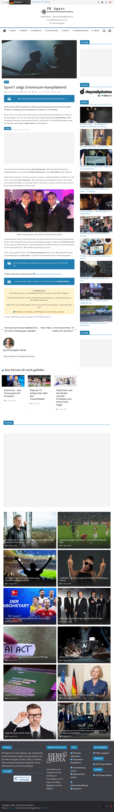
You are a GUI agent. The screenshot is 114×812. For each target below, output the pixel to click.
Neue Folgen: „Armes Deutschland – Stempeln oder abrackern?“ (57, 329)
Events (40, 92)
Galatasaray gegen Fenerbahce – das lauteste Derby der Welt (82, 541)
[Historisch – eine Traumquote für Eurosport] (13, 376)
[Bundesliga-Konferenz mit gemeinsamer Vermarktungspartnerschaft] (29, 568)
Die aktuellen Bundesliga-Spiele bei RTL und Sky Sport (27, 618)
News (6, 82)
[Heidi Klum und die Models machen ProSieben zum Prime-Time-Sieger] (65, 376)
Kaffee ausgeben (102, 753)
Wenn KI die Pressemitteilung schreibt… (76, 657)
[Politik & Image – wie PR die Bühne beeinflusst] (84, 682)
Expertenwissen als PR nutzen (18, 733)
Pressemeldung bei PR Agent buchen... (49, 274)
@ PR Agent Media (103, 764)
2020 (35, 92)
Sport (59, 92)
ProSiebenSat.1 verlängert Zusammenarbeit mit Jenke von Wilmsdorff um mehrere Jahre (29, 541)
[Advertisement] (39, 148)
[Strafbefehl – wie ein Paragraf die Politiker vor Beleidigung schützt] (84, 568)
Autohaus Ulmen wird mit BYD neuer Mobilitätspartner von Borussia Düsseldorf (82, 732)
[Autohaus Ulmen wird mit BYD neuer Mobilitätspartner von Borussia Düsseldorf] (84, 721)
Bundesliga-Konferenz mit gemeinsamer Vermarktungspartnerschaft (22, 579)
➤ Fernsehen (36, 31)
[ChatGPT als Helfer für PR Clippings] (29, 682)
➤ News (12, 31)
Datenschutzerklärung (79, 785)
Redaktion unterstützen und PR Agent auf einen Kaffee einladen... (40, 312)
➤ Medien (23, 31)
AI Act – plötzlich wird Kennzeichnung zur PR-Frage (26, 657)
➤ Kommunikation (80, 31)
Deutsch (17, 2)
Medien (53, 92)
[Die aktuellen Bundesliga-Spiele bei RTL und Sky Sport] (29, 606)
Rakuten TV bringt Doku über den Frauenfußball (39, 394)
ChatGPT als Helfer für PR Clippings (38, 2)
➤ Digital (65, 31)
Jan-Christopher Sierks (13, 92)
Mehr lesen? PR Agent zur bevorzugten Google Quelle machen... (41, 99)
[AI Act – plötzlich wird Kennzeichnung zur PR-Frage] (29, 644)
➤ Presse (95, 31)
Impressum (77, 789)
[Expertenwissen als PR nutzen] (29, 721)
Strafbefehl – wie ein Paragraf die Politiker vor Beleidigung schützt (83, 579)
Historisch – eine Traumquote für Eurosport (12, 393)
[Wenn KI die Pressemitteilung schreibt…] (84, 644)
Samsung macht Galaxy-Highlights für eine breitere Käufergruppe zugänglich (21, 329)
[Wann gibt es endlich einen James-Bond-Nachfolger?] (84, 606)
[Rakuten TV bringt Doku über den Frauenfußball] (39, 376)
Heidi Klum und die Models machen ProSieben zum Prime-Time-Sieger (64, 397)
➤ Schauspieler (51, 31)
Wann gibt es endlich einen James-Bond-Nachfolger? (81, 618)
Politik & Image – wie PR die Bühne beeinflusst (78, 695)
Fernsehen (47, 92)
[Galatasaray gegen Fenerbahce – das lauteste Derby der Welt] (84, 530)
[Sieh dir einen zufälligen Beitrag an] (109, 30)
